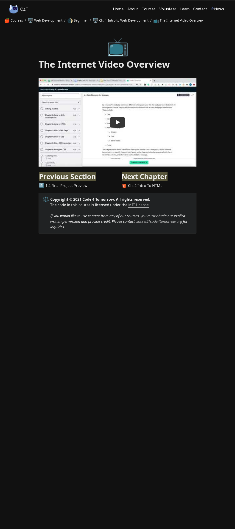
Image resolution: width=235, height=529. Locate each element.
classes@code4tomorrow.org (159, 221)
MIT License (138, 204)
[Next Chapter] (119, 174)
